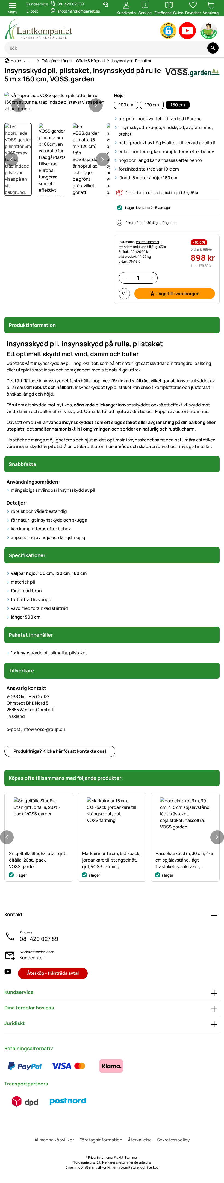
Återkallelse (140, 1140)
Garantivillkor (96, 1167)
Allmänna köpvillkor (54, 1140)
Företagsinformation (100, 1140)
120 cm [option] (152, 105)
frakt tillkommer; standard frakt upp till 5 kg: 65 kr (162, 192)
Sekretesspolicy (173, 1140)
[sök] (213, 48)
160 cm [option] (177, 105)
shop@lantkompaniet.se (78, 11)
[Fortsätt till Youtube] (187, 32)
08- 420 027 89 (39, 938)
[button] (168, 30)
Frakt (118, 1157)
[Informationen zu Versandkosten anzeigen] (46, 1101)
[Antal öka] (151, 277)
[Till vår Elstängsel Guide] (209, 32)
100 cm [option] (126, 105)
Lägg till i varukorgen (178, 294)
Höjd (119, 95)
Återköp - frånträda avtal (53, 973)
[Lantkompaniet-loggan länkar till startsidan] (60, 29)
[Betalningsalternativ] (68, 1066)
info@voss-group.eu (36, 729)
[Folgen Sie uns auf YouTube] (7, 973)
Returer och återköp (143, 1167)
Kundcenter (32, 958)
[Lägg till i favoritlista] (124, 293)
